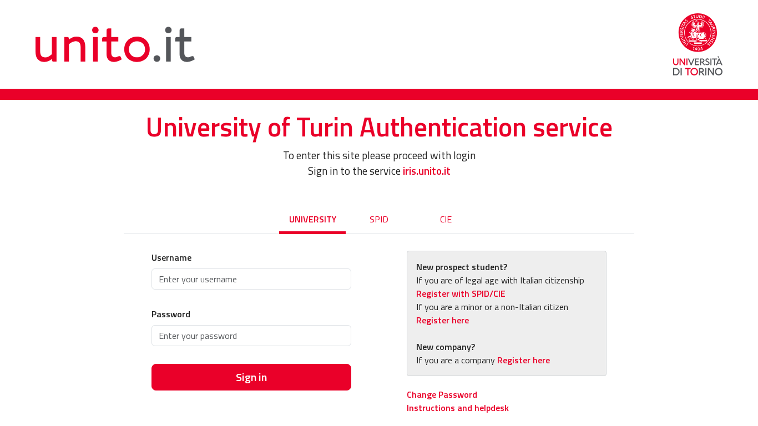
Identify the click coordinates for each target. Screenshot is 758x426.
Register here (442, 320)
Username (171, 257)
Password (170, 314)
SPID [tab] (379, 219)
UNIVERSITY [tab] (312, 219)
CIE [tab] (446, 219)
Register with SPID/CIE (461, 293)
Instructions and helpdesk (458, 407)
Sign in (251, 377)
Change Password (442, 394)
